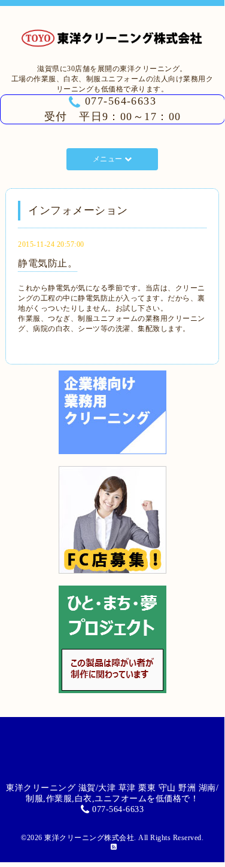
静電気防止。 (47, 263)
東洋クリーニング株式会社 (89, 838)
